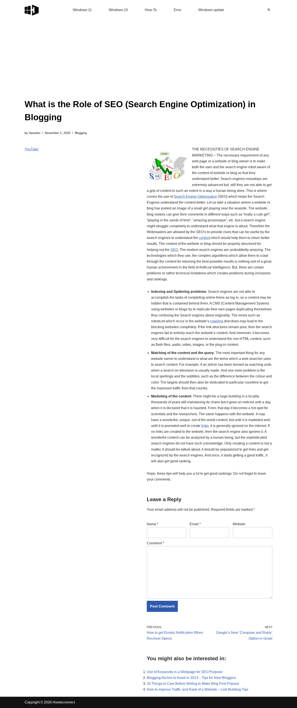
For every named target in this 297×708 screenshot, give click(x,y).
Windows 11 (82, 10)
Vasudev (34, 133)
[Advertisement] (148, 65)
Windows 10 (118, 10)
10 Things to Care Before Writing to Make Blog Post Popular (193, 683)
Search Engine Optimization (195, 196)
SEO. (174, 250)
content (204, 238)
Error (177, 10)
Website (239, 524)
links (205, 426)
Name (152, 524)
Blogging (81, 133)
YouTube (31, 149)
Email (195, 524)
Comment (155, 543)
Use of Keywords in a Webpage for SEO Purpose (184, 672)
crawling (216, 321)
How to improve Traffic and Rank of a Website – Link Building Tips (197, 689)
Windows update (211, 10)
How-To (151, 10)
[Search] (269, 9)
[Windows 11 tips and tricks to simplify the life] (32, 10)
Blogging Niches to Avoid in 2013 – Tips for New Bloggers (191, 678)
